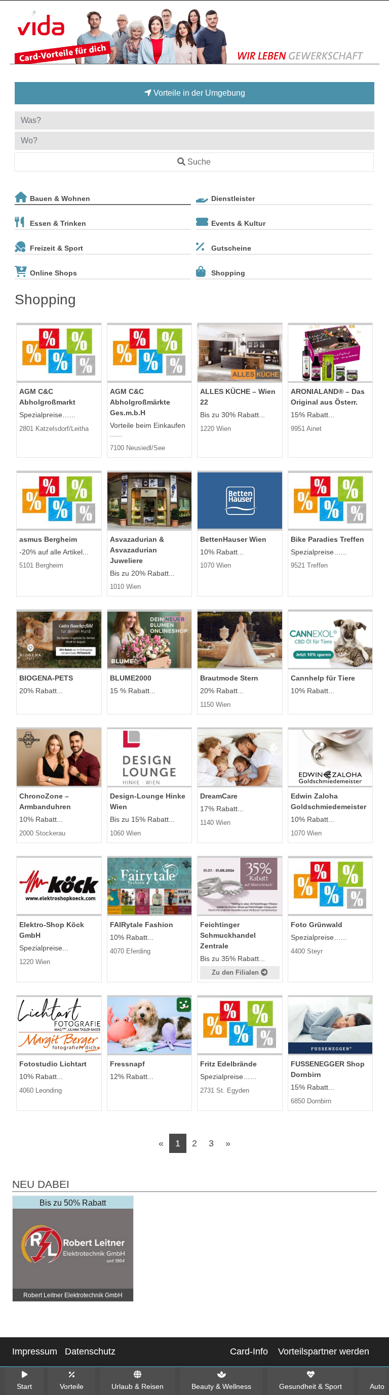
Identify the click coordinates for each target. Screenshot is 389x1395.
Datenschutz (90, 1351)
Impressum (34, 1351)
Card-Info (249, 1351)
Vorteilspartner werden (323, 1351)
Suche (199, 161)
